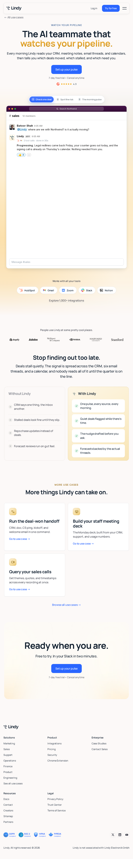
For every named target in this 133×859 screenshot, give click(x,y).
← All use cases (13, 17)
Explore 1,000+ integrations (66, 300)
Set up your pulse (66, 69)
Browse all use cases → (66, 605)
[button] (124, 8)
